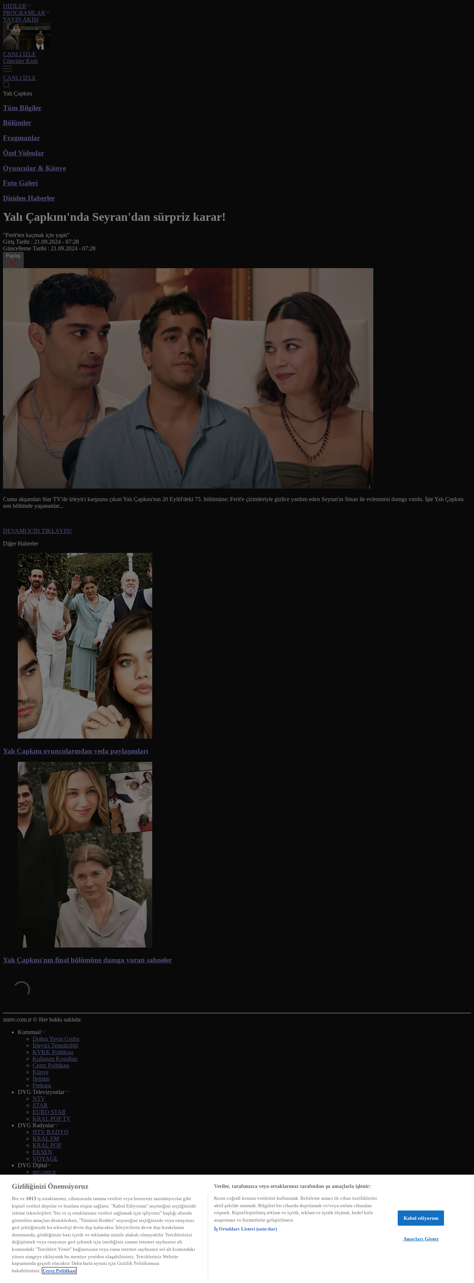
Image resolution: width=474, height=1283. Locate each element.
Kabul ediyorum (421, 1218)
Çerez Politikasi (59, 1270)
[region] (237, 1229)
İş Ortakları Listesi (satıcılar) (245, 1229)
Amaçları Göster (421, 1239)
